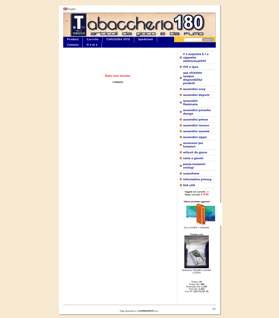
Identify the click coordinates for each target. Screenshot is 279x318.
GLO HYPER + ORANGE (196, 227)
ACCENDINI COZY (194, 89)
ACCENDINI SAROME (196, 131)
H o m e (92, 44)
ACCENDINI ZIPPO (195, 137)
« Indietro (117, 82)
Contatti (73, 44)
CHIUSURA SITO (118, 39)
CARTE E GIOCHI (193, 158)
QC (214, 309)
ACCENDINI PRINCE (195, 119)
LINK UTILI (189, 185)
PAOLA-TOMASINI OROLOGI (194, 165)
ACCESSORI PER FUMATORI (193, 144)
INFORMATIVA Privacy (197, 179)
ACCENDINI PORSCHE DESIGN (197, 111)
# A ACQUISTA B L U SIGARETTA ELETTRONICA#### (196, 57)
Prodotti (73, 39)
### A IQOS (190, 67)
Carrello (93, 39)
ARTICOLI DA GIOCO (195, 152)
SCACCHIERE (191, 173)
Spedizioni (145, 39)
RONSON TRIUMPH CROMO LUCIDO (196, 271)
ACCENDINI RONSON (196, 125)
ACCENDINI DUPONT (196, 95)
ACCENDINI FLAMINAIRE (190, 102)
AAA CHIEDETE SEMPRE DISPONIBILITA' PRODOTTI (192, 78)
